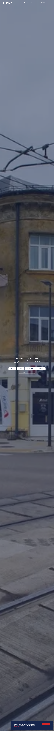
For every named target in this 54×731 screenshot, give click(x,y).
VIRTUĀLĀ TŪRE (30, 368)
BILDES (12, 368)
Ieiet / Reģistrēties (30, 2)
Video (20, 368)
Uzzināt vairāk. (17, 726)
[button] (50, 2)
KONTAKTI (41, 368)
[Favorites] (24, 2)
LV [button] (37, 2)
